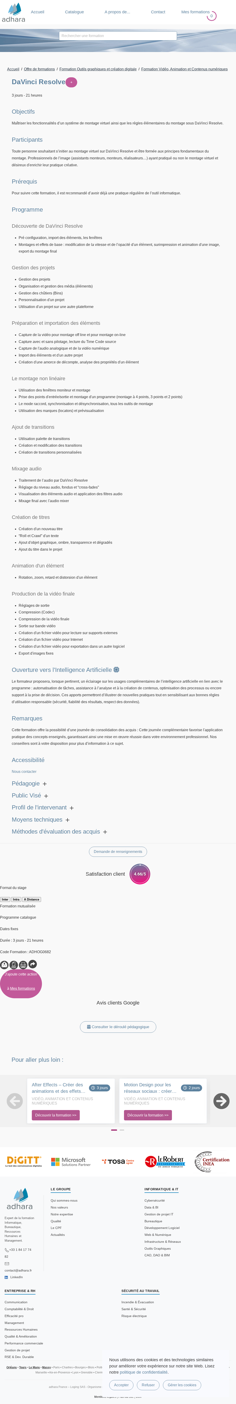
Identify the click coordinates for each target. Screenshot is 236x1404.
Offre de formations (39, 69)
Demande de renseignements (118, 852)
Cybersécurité (155, 1200)
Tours (23, 1367)
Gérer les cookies (182, 1385)
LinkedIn (16, 1277)
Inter (5, 899)
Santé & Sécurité (133, 1309)
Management (14, 1323)
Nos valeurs (59, 1207)
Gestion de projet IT (159, 1214)
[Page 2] (122, 1130)
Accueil (37, 12)
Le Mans (34, 1367)
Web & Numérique (158, 1235)
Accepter (121, 1385)
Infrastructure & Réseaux (163, 1241)
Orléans (11, 1367)
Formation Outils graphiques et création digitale (98, 69)
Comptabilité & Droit (19, 1309)
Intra (16, 899)
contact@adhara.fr (18, 1270)
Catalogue (74, 12)
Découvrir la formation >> (55, 1115)
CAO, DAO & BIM (157, 1255)
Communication (16, 1302)
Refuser (148, 1385)
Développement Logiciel (162, 1228)
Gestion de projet (17, 1350)
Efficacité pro (14, 1316)
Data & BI (151, 1207)
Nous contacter (24, 772)
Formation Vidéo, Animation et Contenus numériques (184, 69)
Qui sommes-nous (64, 1200)
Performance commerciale (24, 1343)
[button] (8, 1101)
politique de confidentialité (144, 1372)
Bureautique (153, 1221)
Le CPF (56, 1228)
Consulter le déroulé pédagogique (120, 1027)
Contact (158, 12)
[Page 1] (114, 1130)
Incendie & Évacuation (137, 1302)
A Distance (31, 899)
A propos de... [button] (117, 12)
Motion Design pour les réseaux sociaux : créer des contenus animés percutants (148, 1088)
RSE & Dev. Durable (19, 1357)
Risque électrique (134, 1316)
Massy (46, 1367)
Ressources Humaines (21, 1329)
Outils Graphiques (158, 1248)
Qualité (56, 1221)
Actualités (58, 1235)
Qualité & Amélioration (21, 1336)
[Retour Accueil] (13, 12)
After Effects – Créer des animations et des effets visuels (57, 1088)
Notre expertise (62, 1214)
